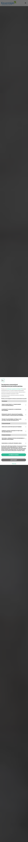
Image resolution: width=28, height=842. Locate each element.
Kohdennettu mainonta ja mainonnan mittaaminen (11, 410)
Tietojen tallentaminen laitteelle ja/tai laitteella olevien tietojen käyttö (11, 420)
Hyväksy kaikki (14, 454)
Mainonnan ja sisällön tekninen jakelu (12, 443)
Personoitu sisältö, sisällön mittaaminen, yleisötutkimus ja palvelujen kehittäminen (12, 415)
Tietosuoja (14, 463)
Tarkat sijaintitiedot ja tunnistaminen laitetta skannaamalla (11, 405)
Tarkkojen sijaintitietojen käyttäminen (12, 426)
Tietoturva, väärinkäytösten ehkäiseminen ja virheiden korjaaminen (13, 439)
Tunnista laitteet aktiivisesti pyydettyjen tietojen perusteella (12, 431)
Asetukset (13, 460)
